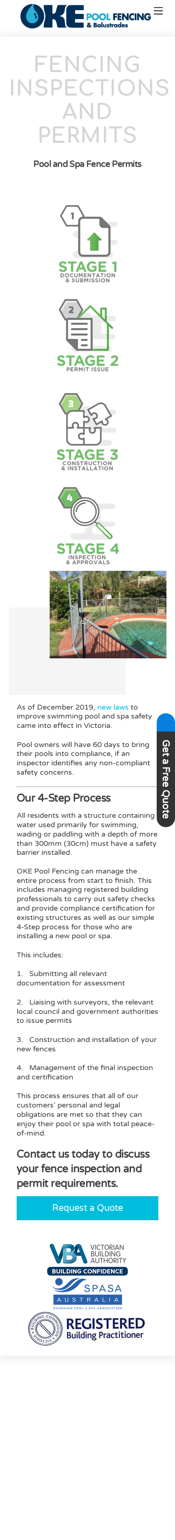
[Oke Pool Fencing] (85, 25)
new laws (113, 707)
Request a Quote (87, 1208)
